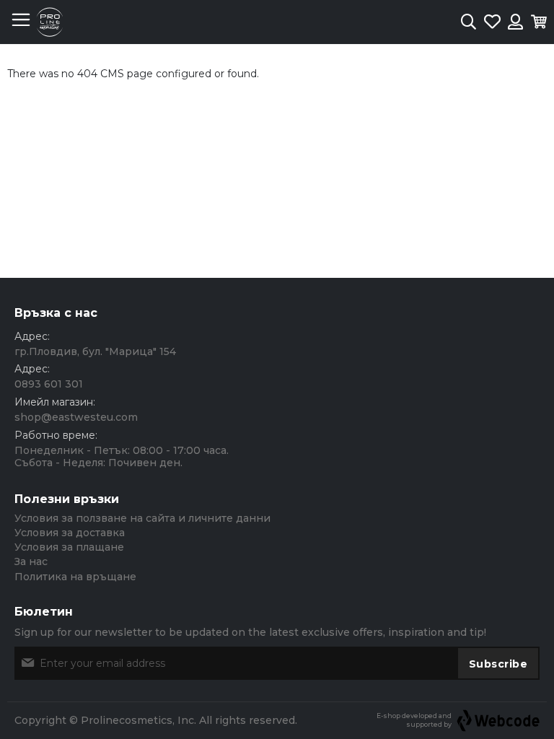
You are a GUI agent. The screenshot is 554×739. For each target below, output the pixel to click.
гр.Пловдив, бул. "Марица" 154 (95, 351)
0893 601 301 (48, 383)
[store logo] (49, 22)
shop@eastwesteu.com (76, 417)
